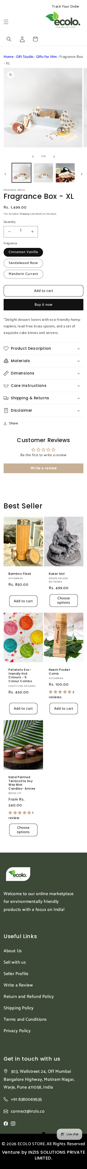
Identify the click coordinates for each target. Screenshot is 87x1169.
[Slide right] (54, 156)
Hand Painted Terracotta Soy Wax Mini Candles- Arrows (22, 782)
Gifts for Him (46, 57)
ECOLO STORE (31, 1144)
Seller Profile (16, 973)
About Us (13, 951)
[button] (6, 22)
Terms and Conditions (25, 1019)
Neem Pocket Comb (59, 671)
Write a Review (18, 985)
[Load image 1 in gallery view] (21, 173)
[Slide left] (33, 156)
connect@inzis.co (28, 1111)
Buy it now (44, 305)
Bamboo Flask (19, 574)
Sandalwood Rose (23, 263)
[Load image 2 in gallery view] (43, 173)
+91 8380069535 (26, 1099)
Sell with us (15, 962)
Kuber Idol (57, 574)
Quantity (9, 222)
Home (9, 57)
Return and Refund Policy (29, 996)
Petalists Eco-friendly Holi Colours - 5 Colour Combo (20, 675)
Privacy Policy (17, 1031)
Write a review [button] (43, 468)
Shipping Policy (19, 1008)
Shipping (24, 214)
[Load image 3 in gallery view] (65, 173)
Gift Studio (25, 57)
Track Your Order (66, 7)
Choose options (63, 600)
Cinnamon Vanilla (23, 252)
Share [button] (13, 423)
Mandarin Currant (23, 274)
